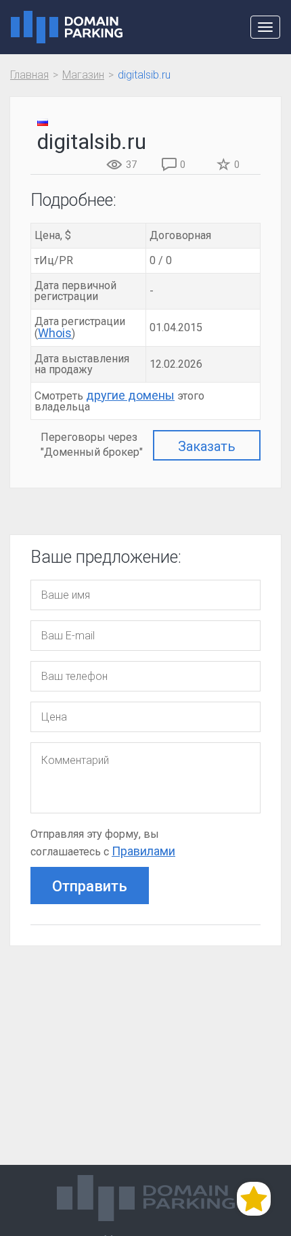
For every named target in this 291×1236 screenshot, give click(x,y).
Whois (55, 333)
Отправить (89, 886)
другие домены (130, 395)
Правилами (143, 851)
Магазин (83, 74)
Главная (29, 74)
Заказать (207, 446)
